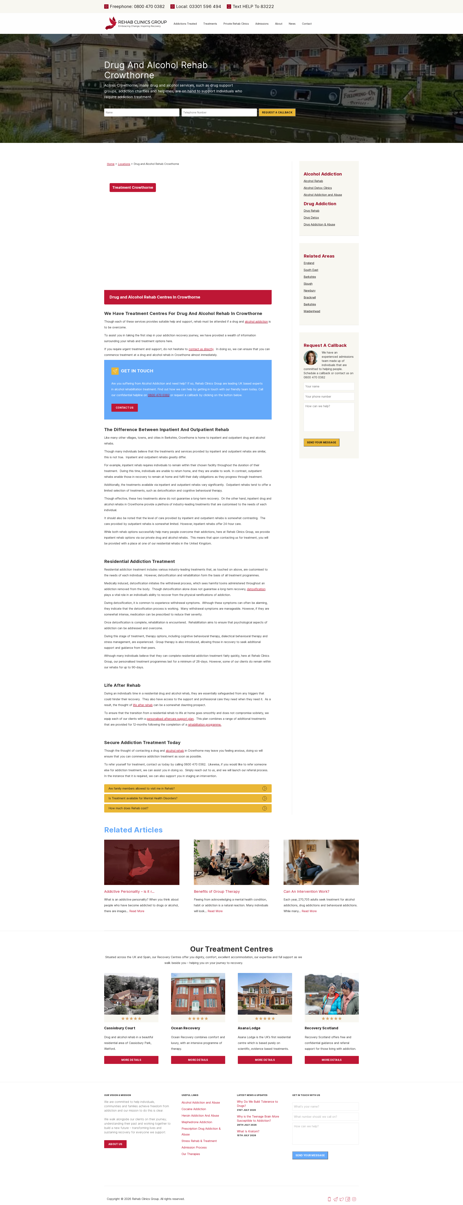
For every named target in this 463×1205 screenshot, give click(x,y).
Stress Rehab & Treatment (199, 1141)
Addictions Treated (185, 23)
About (278, 23)
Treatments (210, 23)
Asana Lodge (249, 1028)
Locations (124, 164)
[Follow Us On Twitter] (341, 1199)
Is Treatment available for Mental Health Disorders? (143, 798)
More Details (131, 1059)
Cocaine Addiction (194, 1109)
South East (311, 270)
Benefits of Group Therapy (217, 891)
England (309, 263)
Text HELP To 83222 (253, 6)
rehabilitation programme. (204, 724)
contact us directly (201, 349)
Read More (136, 911)
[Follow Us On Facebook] (348, 1199)
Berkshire (310, 277)
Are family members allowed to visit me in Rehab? (142, 788)
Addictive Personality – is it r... (129, 891)
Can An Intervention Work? (306, 891)
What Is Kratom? (248, 1131)
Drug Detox (311, 217)
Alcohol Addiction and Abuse (323, 195)
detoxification (256, 589)
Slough (308, 283)
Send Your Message (321, 442)
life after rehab (143, 705)
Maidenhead (312, 311)
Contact (307, 23)
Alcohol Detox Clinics (318, 188)
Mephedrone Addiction (197, 1122)
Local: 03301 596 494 (198, 6)
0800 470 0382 (158, 395)
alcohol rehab (175, 750)
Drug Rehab (311, 210)
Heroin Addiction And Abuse (200, 1115)
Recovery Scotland (321, 1028)
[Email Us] (335, 1199)
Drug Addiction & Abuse (319, 224)
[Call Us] (329, 1199)
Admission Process (194, 1147)
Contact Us (124, 407)
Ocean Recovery (185, 1028)
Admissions (262, 23)
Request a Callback (277, 112)
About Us (115, 1144)
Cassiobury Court (119, 1028)
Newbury (310, 290)
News (292, 23)
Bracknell (310, 297)
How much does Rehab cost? (128, 808)
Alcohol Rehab (313, 181)
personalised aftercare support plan (170, 719)
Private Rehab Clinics (236, 23)
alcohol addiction (256, 321)
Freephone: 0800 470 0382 (137, 6)
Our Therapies (191, 1154)
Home (110, 164)
